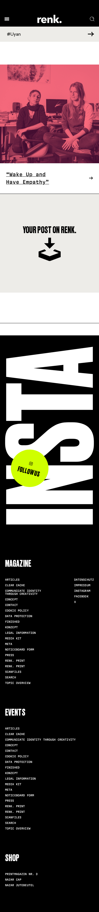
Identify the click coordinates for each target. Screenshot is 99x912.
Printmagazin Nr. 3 (21, 874)
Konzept (11, 627)
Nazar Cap (13, 879)
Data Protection (18, 616)
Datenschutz (84, 579)
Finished (12, 621)
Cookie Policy (17, 610)
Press (9, 655)
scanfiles (13, 671)
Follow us (29, 471)
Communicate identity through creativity (23, 592)
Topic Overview (17, 682)
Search (10, 677)
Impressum (82, 585)
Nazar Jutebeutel (19, 885)
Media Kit (13, 638)
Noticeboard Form (19, 649)
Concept (11, 599)
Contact (11, 604)
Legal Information (20, 632)
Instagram (82, 590)
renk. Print (15, 660)
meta (8, 643)
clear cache (15, 585)
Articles (12, 579)
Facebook (81, 596)
